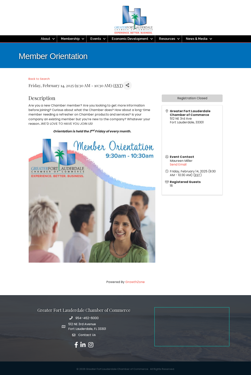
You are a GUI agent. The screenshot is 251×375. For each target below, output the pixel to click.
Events (95, 39)
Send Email (178, 164)
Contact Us (87, 335)
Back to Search (39, 79)
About (45, 39)
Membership (70, 39)
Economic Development (130, 39)
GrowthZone (135, 282)
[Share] (127, 85)
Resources (167, 39)
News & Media (196, 39)
